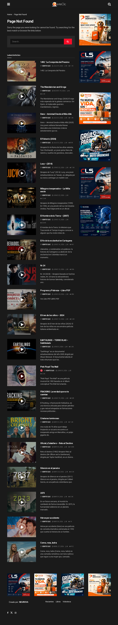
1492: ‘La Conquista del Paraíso (54, 62)
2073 (42, 493)
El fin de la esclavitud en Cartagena (56, 241)
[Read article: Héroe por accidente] (21, 527)
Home (9, 15)
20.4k (44, 223)
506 (72, 269)
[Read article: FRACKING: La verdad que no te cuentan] (21, 400)
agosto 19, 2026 (59, 91)
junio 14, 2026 (58, 244)
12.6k (44, 198)
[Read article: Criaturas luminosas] (21, 427)
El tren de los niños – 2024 (52, 315)
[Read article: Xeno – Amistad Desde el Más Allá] (21, 123)
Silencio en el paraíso (50, 468)
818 (71, 142)
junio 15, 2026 (58, 219)
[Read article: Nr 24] (21, 274)
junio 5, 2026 (58, 347)
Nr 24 (42, 265)
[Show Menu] (8, 4)
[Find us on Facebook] (7, 612)
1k (71, 521)
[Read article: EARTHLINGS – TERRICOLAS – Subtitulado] (21, 349)
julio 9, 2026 (58, 66)
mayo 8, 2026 (58, 447)
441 (72, 244)
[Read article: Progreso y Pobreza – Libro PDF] (21, 299)
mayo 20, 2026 (58, 472)
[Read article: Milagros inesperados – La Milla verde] (21, 197)
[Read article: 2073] (21, 502)
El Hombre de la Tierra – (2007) (54, 216)
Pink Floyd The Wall (49, 367)
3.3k (71, 496)
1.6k (71, 422)
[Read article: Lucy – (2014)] (21, 172)
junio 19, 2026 (58, 398)
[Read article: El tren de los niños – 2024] (21, 324)
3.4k (72, 319)
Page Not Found (20, 15)
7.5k (72, 167)
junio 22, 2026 (58, 167)
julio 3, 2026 (58, 118)
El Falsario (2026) (48, 139)
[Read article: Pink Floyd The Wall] (21, 375)
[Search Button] (109, 4)
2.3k (43, 94)
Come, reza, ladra (48, 543)
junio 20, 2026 (58, 294)
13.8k (72, 447)
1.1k (71, 66)
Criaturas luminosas (49, 418)
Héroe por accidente (49, 518)
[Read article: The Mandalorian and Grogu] (21, 96)
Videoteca (67, 602)
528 (72, 398)
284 (72, 294)
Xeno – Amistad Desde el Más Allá (56, 114)
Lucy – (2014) (46, 164)
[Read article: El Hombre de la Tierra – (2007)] (21, 225)
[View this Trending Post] (41, 370)
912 (72, 546)
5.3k (72, 347)
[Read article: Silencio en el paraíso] (21, 477)
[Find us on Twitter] (11, 612)
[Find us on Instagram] (15, 612)
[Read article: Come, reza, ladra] (21, 551)
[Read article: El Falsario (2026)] (21, 148)
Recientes (49, 602)
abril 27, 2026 (58, 546)
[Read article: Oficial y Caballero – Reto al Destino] (21, 452)
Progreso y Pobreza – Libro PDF (55, 290)
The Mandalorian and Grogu (53, 87)
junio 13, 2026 (58, 269)
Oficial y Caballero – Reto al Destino (56, 443)
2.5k (43, 374)
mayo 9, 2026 (58, 422)
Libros (58, 602)
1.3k (71, 118)
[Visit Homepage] (59, 4)
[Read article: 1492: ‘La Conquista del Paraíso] (21, 71)
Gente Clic (46, 66)
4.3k (72, 472)
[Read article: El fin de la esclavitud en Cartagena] (21, 249)
